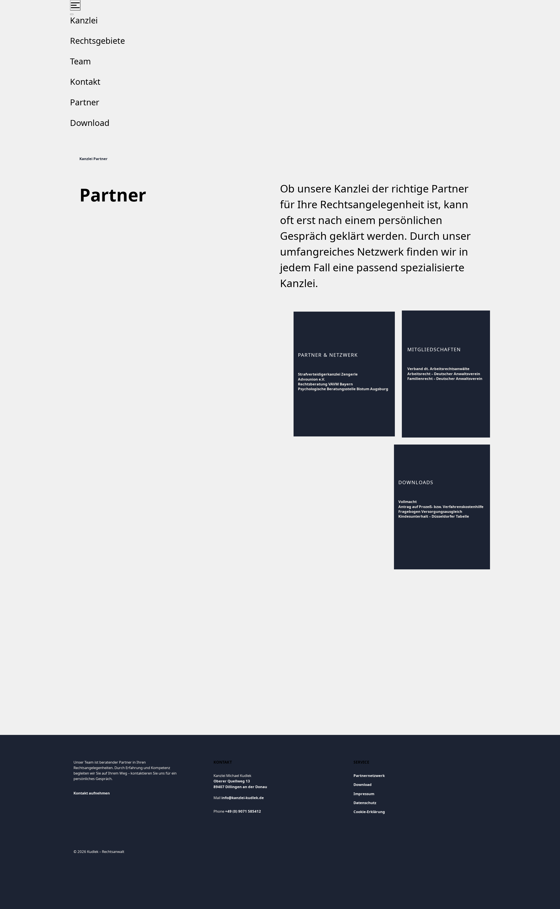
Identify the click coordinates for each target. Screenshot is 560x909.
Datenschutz (365, 802)
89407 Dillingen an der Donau (240, 786)
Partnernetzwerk (369, 775)
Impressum (364, 793)
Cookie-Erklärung (369, 811)
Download (363, 784)
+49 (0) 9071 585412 (243, 811)
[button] (75, 5)
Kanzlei (86, 158)
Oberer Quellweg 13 (232, 781)
